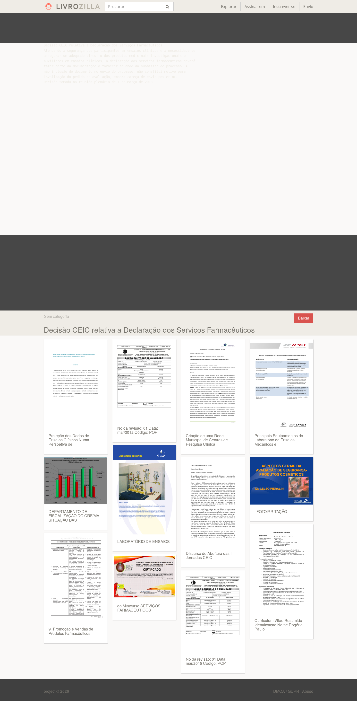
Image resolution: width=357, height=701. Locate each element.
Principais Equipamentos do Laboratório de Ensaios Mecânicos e (279, 440)
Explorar (229, 6)
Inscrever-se (284, 6)
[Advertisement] (178, 28)
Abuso (307, 691)
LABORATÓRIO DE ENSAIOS (143, 541)
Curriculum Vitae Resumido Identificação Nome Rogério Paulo (279, 625)
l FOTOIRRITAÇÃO (271, 511)
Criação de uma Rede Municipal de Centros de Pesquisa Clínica (207, 440)
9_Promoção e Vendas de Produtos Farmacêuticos (71, 631)
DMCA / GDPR (286, 691)
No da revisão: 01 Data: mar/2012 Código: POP (137, 430)
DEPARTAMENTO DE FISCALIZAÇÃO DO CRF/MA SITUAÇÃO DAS (74, 516)
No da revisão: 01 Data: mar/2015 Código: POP (206, 661)
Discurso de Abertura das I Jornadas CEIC (208, 555)
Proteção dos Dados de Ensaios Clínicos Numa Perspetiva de (69, 440)
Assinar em (255, 6)
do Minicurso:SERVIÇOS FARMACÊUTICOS (139, 608)
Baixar (303, 318)
